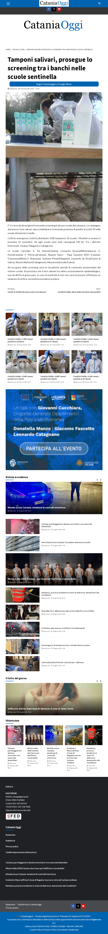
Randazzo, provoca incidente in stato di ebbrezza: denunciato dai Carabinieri (93, 755)
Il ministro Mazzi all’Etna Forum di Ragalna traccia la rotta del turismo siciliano (50, 507)
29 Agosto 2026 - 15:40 (59, 648)
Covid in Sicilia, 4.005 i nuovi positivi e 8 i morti (53, 377)
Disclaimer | (63, 929)
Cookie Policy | (37, 929)
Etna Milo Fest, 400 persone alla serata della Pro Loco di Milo (67, 611)
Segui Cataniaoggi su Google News (54, 84)
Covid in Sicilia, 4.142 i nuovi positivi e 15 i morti (86, 377)
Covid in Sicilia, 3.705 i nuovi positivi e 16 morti (20, 340)
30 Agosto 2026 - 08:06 (59, 614)
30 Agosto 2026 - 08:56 (59, 598)
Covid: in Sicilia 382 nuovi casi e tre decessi (27, 290)
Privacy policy (12, 846)
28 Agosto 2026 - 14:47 (59, 666)
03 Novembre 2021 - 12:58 (30, 89)
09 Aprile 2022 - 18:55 (58, 382)
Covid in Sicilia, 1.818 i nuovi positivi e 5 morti (86, 340)
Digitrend (96, 919)
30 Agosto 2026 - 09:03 (25, 511)
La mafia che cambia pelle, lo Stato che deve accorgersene (39, 708)
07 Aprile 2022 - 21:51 (91, 382)
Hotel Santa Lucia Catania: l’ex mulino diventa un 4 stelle (65, 542)
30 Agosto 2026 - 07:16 (59, 545)
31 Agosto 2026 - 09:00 (25, 582)
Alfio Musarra (14, 712)
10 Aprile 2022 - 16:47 (25, 382)
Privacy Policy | (51, 929)
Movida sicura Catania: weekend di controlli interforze (53, 753)
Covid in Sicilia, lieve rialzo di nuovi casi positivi (79, 290)
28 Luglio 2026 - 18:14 (27, 712)
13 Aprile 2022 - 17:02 (58, 345)
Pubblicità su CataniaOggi (29, 904)
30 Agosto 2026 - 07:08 (59, 631)
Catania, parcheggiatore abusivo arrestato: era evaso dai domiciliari (15, 754)
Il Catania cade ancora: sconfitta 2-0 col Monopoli (63, 628)
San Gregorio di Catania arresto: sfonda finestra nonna (65, 645)
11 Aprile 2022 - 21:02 (91, 345)
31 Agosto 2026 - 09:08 (59, 530)
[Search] (99, 3)
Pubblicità (10, 840)
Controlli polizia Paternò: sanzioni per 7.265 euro (62, 662)
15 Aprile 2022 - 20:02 (25, 345)
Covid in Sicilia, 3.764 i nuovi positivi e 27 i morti (53, 340)
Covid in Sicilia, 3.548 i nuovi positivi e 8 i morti (20, 377)
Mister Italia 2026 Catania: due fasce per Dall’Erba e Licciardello (42, 578)
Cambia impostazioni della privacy (21, 852)
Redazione (13, 89)
